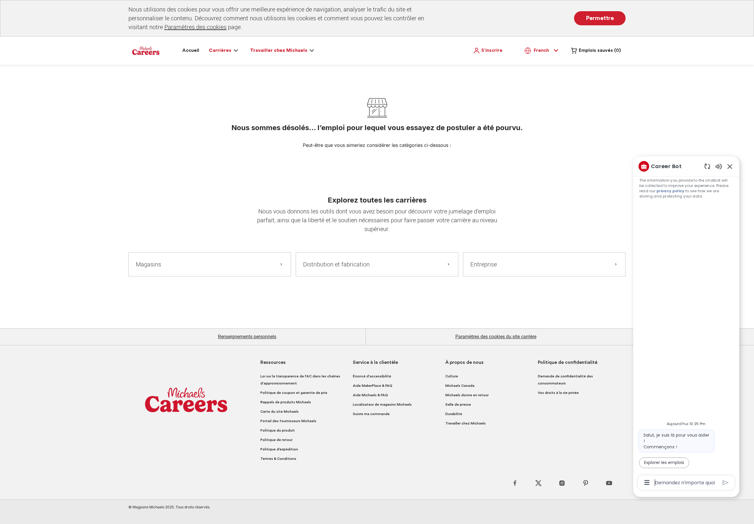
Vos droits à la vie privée (558, 392)
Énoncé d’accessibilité (372, 376)
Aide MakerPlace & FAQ (372, 385)
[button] (488, 51)
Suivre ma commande (371, 414)
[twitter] (538, 483)
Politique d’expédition (279, 449)
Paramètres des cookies (195, 27)
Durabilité (453, 414)
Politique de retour (276, 440)
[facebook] (515, 483)
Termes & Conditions (278, 458)
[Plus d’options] (647, 482)
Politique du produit (277, 430)
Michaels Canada (459, 385)
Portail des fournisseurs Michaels (288, 421)
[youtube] (609, 483)
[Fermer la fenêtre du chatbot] (730, 166)
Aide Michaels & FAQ (370, 395)
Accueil (190, 50)
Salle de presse (458, 404)
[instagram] (562, 483)
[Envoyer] (725, 482)
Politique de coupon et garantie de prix (293, 392)
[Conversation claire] (707, 166)
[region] (686, 324)
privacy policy (670, 190)
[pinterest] (585, 483)
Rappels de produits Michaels (285, 402)
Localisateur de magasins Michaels (382, 404)
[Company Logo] (145, 50)
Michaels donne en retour (467, 395)
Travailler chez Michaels (465, 423)
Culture (451, 376)
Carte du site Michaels (279, 411)
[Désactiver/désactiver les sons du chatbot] (718, 166)
